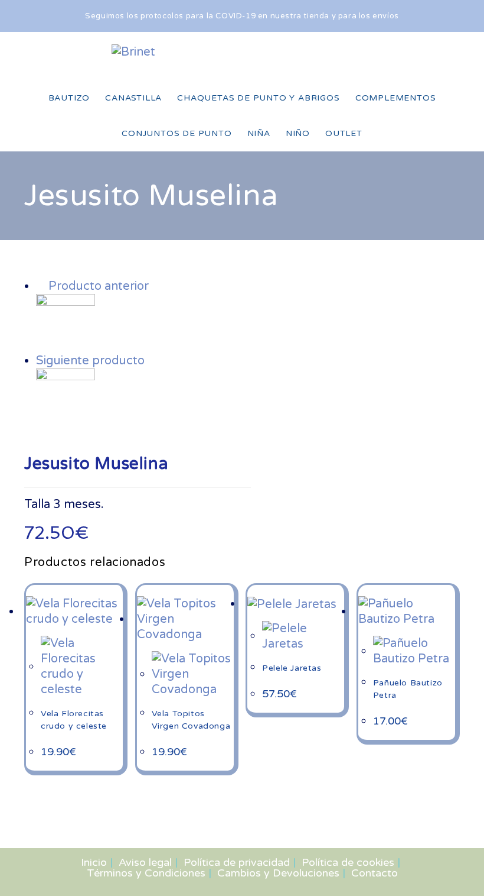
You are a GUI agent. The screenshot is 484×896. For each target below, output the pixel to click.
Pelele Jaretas (291, 668)
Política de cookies (348, 862)
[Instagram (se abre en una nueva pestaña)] (358, 52)
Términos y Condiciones (146, 872)
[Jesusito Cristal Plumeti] (65, 323)
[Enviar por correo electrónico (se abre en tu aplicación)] (378, 57)
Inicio (94, 862)
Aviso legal (145, 862)
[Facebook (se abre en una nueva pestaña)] (332, 52)
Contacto (374, 872)
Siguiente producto (90, 361)
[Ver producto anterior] (40, 286)
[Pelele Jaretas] (65, 397)
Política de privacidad (237, 862)
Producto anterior (98, 286)
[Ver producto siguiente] (152, 361)
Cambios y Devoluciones (278, 872)
